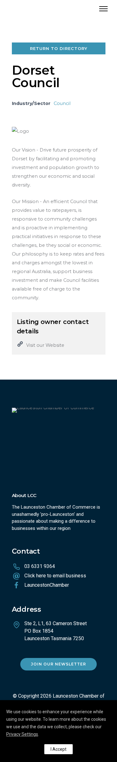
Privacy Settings (22, 734)
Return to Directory (58, 48)
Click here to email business (55, 576)
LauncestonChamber (46, 585)
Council (62, 103)
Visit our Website (45, 345)
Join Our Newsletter (58, 664)
